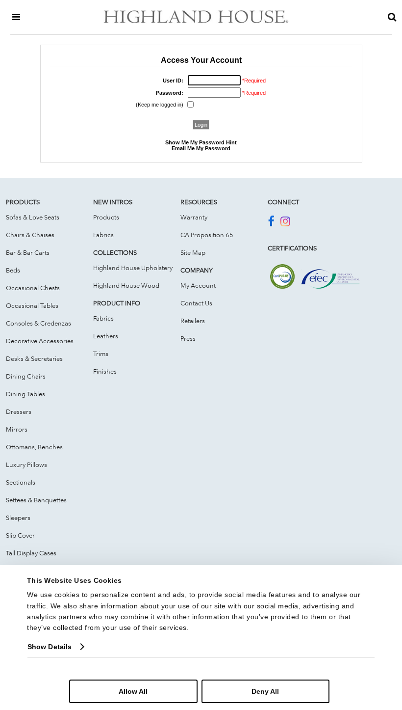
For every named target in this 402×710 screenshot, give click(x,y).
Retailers (192, 321)
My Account (198, 285)
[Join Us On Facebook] (271, 223)
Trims (100, 353)
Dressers (18, 411)
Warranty (193, 217)
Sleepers (18, 517)
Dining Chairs (26, 376)
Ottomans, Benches (34, 447)
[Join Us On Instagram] (285, 223)
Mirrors (16, 429)
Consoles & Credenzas (38, 323)
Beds (13, 270)
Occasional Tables (32, 305)
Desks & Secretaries (34, 358)
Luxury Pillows (26, 464)
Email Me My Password (201, 148)
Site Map (192, 252)
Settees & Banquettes (36, 500)
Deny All (265, 691)
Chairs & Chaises (30, 235)
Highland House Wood (126, 285)
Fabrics (103, 235)
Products (106, 217)
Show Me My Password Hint (201, 142)
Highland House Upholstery (133, 268)
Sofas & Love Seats (32, 217)
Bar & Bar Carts (28, 252)
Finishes (105, 371)
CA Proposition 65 (206, 235)
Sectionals (20, 482)
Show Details (49, 647)
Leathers (105, 336)
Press (188, 338)
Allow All (133, 691)
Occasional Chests (33, 288)
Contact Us (196, 303)
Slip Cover (20, 535)
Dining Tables (25, 394)
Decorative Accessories (40, 341)
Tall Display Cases (31, 553)
